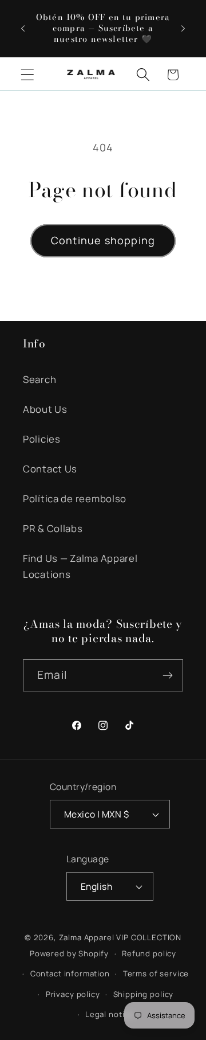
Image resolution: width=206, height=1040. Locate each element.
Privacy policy (73, 994)
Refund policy (149, 953)
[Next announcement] (183, 28)
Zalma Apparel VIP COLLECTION (120, 937)
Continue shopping (103, 240)
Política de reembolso (74, 498)
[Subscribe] (167, 675)
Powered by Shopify (69, 953)
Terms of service (156, 973)
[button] (28, 75)
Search (39, 379)
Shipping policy (143, 994)
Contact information (70, 973)
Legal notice (109, 1014)
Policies (42, 438)
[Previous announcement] (22, 28)
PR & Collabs (53, 528)
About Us (45, 409)
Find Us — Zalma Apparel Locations (80, 566)
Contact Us (50, 468)
